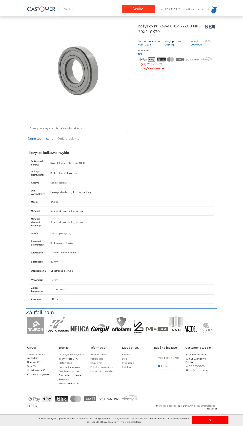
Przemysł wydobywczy (71, 354)
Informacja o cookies (166, 406)
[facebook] (29, 405)
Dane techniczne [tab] (40, 138)
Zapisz (164, 366)
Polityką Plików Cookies (126, 418)
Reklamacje (96, 358)
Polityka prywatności (101, 366)
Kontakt (126, 354)
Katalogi (126, 366)
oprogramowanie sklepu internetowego (197, 406)
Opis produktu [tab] (68, 138)
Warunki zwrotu (99, 354)
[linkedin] (35, 405)
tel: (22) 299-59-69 (171, 9)
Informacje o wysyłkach (103, 371)
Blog (124, 358)
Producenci (128, 362)
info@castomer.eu (193, 9)
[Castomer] (41, 8)
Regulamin (96, 362)
